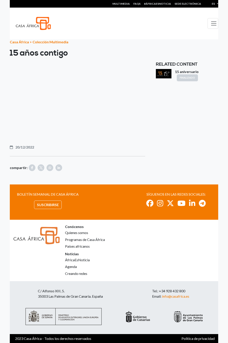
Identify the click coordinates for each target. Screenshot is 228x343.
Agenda (71, 266)
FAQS (136, 3)
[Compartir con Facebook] (32, 167)
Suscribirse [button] (48, 205)
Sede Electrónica (188, 3)
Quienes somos (76, 232)
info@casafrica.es (175, 296)
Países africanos (77, 246)
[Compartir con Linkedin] (58, 167)
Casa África (19, 42)
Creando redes (76, 273)
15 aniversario (187, 71)
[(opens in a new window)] (150, 203)
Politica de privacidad (198, 338)
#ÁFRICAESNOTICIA (157, 3)
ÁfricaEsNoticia (77, 260)
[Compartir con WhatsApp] (50, 167)
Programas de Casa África (85, 239)
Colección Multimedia (50, 42)
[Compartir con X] (41, 167)
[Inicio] (35, 23)
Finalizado (187, 77)
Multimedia (121, 3)
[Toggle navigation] (213, 23)
